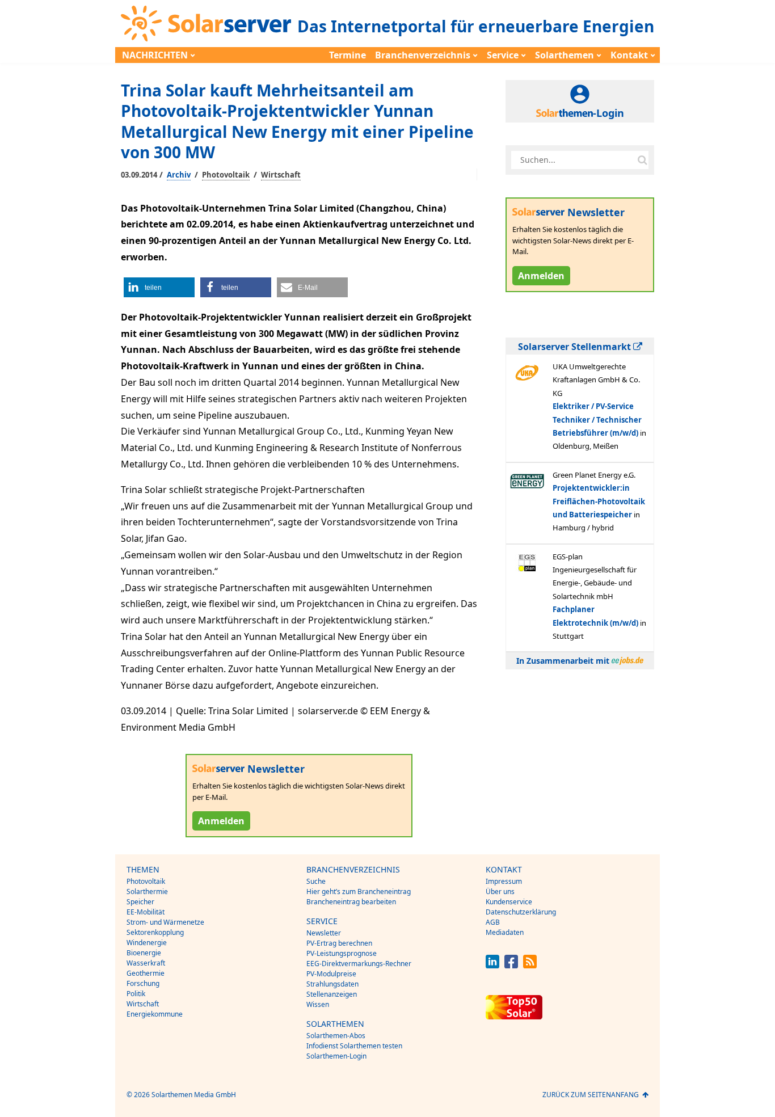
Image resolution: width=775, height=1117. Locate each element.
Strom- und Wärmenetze (165, 922)
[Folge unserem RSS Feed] (530, 965)
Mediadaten (505, 932)
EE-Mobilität (146, 912)
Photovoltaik (226, 175)
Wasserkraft (146, 963)
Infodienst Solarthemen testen (354, 1046)
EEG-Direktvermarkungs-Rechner (358, 963)
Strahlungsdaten (332, 984)
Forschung (143, 983)
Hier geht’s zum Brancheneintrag (358, 891)
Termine (347, 55)
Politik (136, 993)
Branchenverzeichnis (422, 55)
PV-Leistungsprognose (341, 953)
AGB (493, 922)
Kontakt (629, 55)
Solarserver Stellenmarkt (575, 346)
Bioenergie (144, 953)
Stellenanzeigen (331, 994)
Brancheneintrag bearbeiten (351, 902)
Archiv (179, 175)
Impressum (504, 881)
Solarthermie (147, 891)
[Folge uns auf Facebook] (511, 965)
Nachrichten (155, 55)
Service (503, 55)
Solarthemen (564, 55)
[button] (159, 287)
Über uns (500, 891)
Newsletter (323, 933)
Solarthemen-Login (336, 1056)
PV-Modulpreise (331, 974)
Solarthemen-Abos (335, 1035)
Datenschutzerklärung (521, 912)
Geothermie (146, 973)
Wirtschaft (281, 175)
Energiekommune (155, 1014)
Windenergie (147, 942)
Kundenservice (509, 902)
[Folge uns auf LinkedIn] (492, 965)
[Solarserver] (206, 23)
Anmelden (221, 821)
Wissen (317, 1004)
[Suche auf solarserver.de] (642, 159)
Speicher (140, 902)
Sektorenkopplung (155, 932)
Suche (316, 881)
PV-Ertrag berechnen (339, 943)
